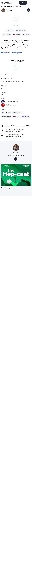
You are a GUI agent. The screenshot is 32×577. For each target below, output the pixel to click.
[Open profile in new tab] (3, 10)
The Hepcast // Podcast (8, 188)
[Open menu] (30, 3)
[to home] (6, 3)
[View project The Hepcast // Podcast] (16, 175)
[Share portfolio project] (18, 25)
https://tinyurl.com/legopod (11, 53)
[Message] (28, 10)
